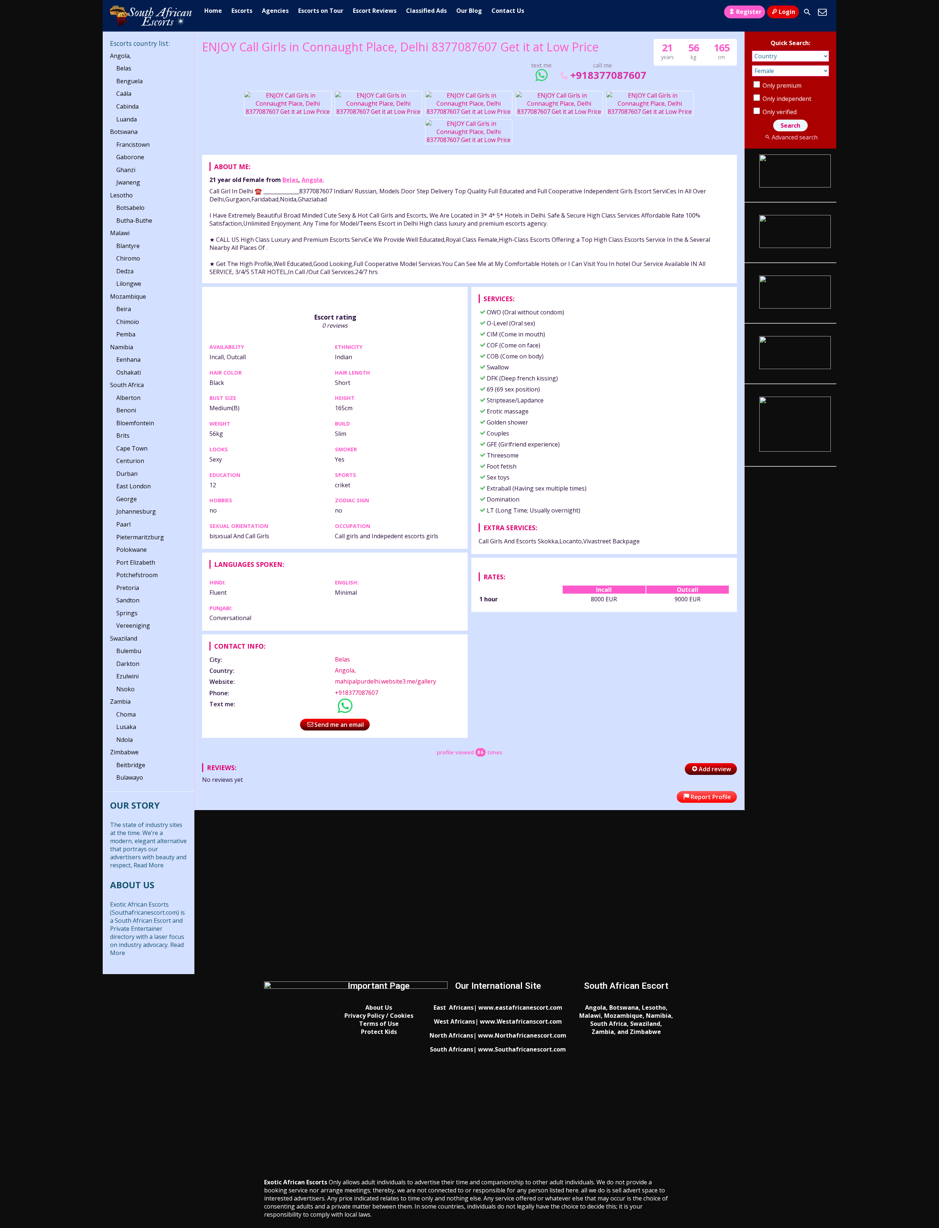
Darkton (127, 664)
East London (133, 486)
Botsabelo (130, 208)
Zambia (120, 701)
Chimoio (127, 322)
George (126, 499)
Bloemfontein (135, 423)
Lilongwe (128, 284)
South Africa (127, 385)
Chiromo (128, 258)
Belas (290, 180)
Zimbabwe (124, 752)
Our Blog (469, 11)
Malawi (119, 233)
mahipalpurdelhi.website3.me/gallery (385, 681)
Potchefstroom (137, 575)
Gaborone (130, 157)
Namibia (121, 347)
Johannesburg (136, 511)
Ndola (124, 740)
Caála (123, 94)
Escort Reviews (375, 11)
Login (787, 12)
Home (213, 11)
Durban (127, 474)
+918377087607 (608, 75)
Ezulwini (127, 676)
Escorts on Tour (320, 11)
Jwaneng (128, 182)
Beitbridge (130, 765)
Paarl (123, 524)
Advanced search (794, 137)
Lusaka (126, 727)
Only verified (779, 112)
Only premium (781, 85)
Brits (122, 435)
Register (748, 12)
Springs (127, 613)
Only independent (786, 99)
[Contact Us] (822, 12)
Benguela (129, 81)
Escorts (241, 11)
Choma (126, 714)
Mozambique (128, 296)
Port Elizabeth (135, 562)
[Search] (807, 12)
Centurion (130, 461)
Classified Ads (426, 11)
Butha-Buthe (134, 220)
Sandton (127, 600)
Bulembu (128, 651)
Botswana (124, 132)
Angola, (313, 180)
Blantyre (128, 246)
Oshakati (128, 372)
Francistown (133, 145)
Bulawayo (129, 777)
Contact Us (508, 11)
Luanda (126, 119)
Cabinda (127, 106)
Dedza (125, 271)
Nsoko (125, 689)
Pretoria (127, 588)
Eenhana (128, 360)
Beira (123, 309)
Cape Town (131, 448)
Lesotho (121, 195)
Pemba (125, 334)
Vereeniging (133, 626)
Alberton (128, 398)
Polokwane (131, 550)
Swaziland (123, 638)
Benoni (126, 410)
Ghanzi (125, 170)
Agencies (275, 11)
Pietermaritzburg (140, 537)
